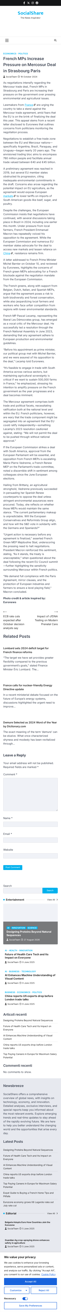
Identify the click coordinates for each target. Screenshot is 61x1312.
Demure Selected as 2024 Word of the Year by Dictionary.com (30, 724)
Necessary (10, 1298)
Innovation (18, 928)
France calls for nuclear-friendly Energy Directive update (27, 687)
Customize (15, 1290)
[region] (30, 1282)
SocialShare (30, 13)
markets (8, 196)
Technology (28, 971)
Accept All (30, 1281)
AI (8, 928)
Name (8, 818)
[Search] (55, 40)
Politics (23, 53)
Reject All (44, 1290)
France (29, 104)
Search (7, 885)
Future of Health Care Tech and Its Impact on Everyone (26, 956)
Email (7, 834)
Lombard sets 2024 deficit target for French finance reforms (26, 650)
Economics (9, 53)
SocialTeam (11, 77)
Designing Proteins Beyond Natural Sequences (28, 1020)
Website (8, 849)
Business (14, 971)
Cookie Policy (48, 1274)
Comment (10, 774)
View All (51, 899)
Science (32, 928)
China (6, 253)
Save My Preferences (30, 1305)
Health (13, 950)
